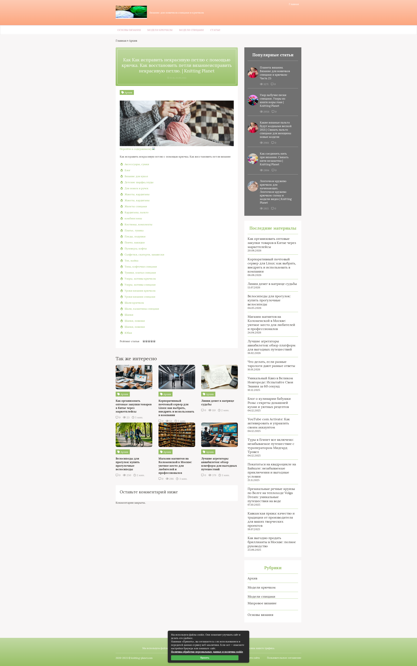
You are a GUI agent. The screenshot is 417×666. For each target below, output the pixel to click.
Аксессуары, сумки (137, 164)
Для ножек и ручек (136, 188)
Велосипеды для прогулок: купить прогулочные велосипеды (269, 300)
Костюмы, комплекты (138, 224)
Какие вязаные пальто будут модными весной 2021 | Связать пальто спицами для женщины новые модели (276, 130)
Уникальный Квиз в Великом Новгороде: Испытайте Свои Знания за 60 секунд (270, 382)
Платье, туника (134, 230)
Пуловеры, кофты (136, 248)
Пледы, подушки (135, 236)
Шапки (129, 314)
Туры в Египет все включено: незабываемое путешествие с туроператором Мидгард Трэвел (271, 446)
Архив (252, 578)
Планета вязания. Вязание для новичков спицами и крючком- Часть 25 (275, 73)
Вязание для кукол (136, 176)
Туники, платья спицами (140, 272)
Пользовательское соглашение (284, 657)
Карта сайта (253, 657)
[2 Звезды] (146, 341)
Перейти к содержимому (136, 149)
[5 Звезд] (154, 341)
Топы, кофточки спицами (141, 266)
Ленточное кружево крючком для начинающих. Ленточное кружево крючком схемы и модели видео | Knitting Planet (276, 191)
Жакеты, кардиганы (137, 194)
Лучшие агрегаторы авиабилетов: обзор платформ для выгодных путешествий (271, 345)
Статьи (215, 30)
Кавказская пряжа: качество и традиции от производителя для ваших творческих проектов (271, 519)
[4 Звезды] (151, 341)
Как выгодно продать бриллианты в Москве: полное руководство (272, 542)
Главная (294, 4)
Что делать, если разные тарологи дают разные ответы (271, 364)
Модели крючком (160, 30)
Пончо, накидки (135, 242)
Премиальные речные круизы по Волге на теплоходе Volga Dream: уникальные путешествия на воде (271, 495)
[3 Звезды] (149, 341)
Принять (204, 658)
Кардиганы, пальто (136, 212)
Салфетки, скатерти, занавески (144, 254)
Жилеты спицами (136, 206)
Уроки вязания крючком (140, 290)
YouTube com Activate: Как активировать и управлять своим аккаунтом (269, 423)
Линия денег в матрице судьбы (272, 284)
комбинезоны (133, 218)
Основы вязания (129, 30)
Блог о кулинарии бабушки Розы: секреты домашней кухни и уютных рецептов (269, 403)
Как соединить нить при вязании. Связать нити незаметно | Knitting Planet (274, 159)
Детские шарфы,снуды (139, 182)
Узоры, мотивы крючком (140, 278)
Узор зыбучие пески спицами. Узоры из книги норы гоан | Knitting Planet (273, 100)
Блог (127, 170)
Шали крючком (134, 302)
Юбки (128, 332)
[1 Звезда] (144, 341)
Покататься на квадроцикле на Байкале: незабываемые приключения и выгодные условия (272, 470)
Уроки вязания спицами (140, 296)
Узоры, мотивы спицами (140, 284)
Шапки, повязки (135, 320)
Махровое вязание (262, 603)
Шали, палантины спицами (142, 308)
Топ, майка (131, 260)
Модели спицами (191, 30)
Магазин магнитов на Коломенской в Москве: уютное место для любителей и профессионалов (271, 323)
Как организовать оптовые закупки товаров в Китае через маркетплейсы (272, 243)
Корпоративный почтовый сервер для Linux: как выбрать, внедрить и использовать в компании (272, 265)
